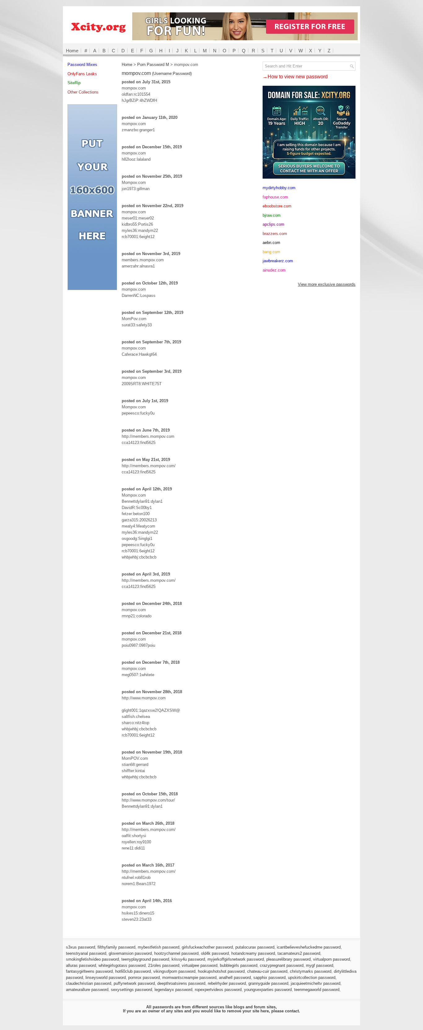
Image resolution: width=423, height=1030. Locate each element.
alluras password (81, 965)
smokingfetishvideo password (92, 959)
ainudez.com (274, 270)
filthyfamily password (116, 947)
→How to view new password (295, 76)
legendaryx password (173, 989)
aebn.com (271, 242)
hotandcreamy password (253, 953)
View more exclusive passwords (326, 284)
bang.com (271, 252)
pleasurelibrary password (288, 959)
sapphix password (269, 977)
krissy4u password (188, 959)
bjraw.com (272, 215)
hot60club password (133, 971)
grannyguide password (268, 983)
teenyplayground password (145, 959)
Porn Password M (153, 64)
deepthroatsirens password (181, 983)
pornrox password (144, 977)
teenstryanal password (86, 953)
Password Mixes (82, 64)
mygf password (319, 965)
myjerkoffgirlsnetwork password (235, 959)
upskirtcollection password (311, 977)
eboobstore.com (277, 206)
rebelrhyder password (227, 983)
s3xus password (80, 947)
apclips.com (273, 224)
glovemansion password (130, 953)
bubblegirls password (238, 965)
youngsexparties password (268, 989)
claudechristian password (88, 983)
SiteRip (74, 82)
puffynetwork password (134, 983)
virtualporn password (331, 959)
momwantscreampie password (189, 977)
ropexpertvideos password (218, 989)
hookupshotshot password (221, 971)
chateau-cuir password (267, 971)
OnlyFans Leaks (82, 74)
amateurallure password (87, 989)
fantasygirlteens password (89, 971)
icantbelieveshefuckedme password (309, 947)
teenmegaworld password (316, 989)
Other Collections (83, 92)
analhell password (235, 977)
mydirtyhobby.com (279, 187)
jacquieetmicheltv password (315, 983)
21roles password (163, 965)
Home (72, 50)
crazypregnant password (281, 965)
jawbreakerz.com (278, 261)
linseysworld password (105, 977)
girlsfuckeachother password (207, 947)
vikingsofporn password (174, 971)
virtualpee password (199, 965)
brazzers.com (275, 233)
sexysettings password (131, 989)
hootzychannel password (176, 953)
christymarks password (310, 971)
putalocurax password (254, 947)
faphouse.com (275, 197)
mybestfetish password (158, 947)
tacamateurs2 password (298, 953)
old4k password (215, 953)
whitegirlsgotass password (122, 965)
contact (292, 1011)
